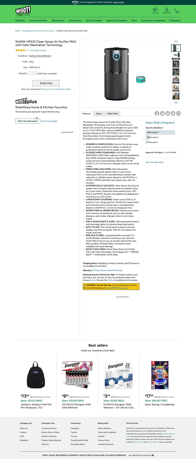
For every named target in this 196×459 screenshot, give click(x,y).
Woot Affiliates (104, 428)
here (93, 280)
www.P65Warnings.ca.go (117, 288)
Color (25, 61)
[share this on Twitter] (162, 113)
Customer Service (49, 428)
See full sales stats (154, 162)
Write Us (45, 444)
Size (25, 67)
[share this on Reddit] (173, 113)
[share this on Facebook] (157, 113)
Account (166, 13)
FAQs (110, 280)
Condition (23, 56)
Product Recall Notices (51, 440)
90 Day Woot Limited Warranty (107, 270)
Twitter (74, 432)
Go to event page (49, 121)
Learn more (118, 2)
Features (86, 113)
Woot (17, 31)
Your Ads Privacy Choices (139, 455)
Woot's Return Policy (50, 432)
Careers (23, 432)
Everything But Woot (79, 440)
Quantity (23, 73)
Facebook (75, 428)
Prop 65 (101, 436)
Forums (155, 13)
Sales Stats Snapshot (160, 122)
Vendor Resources (106, 444)
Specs (99, 113)
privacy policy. (152, 442)
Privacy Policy (103, 440)
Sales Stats (112, 113)
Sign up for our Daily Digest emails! (56, 89)
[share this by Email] (178, 113)
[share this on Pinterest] (167, 113)
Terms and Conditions (107, 432)
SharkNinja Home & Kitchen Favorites (38, 31)
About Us (24, 428)
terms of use (138, 442)
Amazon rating (38, 50)
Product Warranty (48, 436)
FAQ (22, 436)
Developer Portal (78, 444)
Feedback (24, 440)
